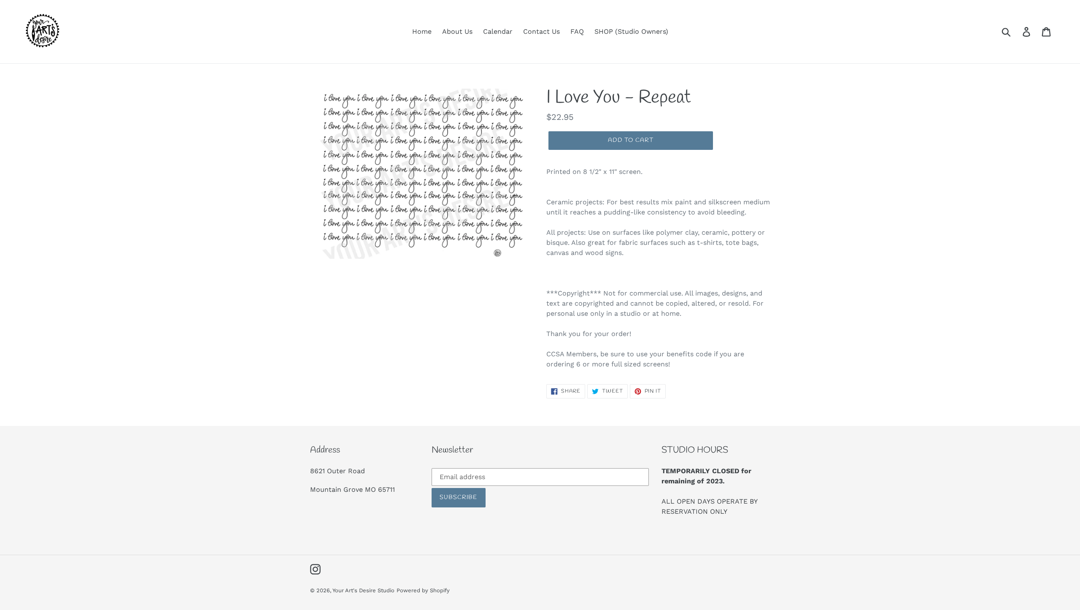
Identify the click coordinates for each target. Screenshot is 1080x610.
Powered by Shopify (423, 590)
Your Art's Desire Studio (363, 590)
